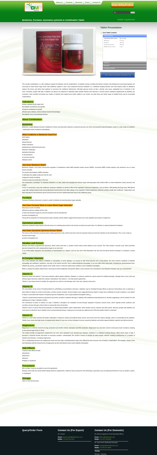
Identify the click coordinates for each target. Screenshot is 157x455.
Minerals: (107, 65)
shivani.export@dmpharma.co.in (72, 437)
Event (87, 2)
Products (69, 2)
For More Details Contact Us (118, 75)
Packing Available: (109, 68)
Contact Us (96, 2)
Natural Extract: (108, 36)
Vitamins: (107, 63)
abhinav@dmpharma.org (107, 437)
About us (59, 2)
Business (79, 2)
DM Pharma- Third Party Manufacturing (37, 7)
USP (123, 5)
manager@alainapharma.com (108, 445)
